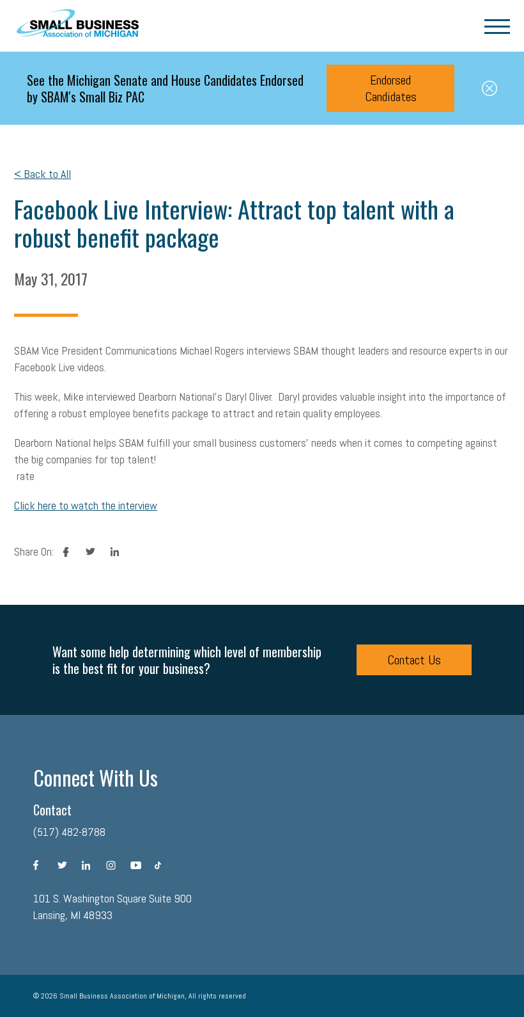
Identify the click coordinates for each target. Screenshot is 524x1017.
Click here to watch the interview (85, 505)
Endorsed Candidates (391, 88)
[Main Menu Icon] (497, 25)
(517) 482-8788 (69, 831)
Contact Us (414, 660)
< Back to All (42, 173)
